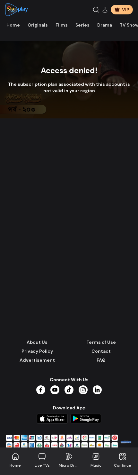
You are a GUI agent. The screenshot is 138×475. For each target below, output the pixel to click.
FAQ (101, 360)
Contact (101, 351)
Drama (104, 25)
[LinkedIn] (97, 389)
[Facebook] (40, 389)
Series (82, 25)
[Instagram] (83, 389)
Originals (38, 25)
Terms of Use (101, 342)
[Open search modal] (96, 9)
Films (62, 25)
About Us (37, 342)
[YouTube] (54, 389)
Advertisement (37, 360)
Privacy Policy (37, 351)
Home (13, 25)
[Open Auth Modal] (105, 9)
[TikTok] (69, 389)
